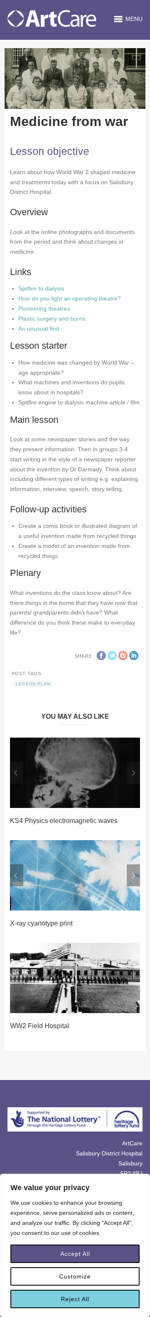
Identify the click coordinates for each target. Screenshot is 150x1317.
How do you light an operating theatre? (69, 298)
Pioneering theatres (44, 308)
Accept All (75, 1253)
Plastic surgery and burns (51, 318)
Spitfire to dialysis (41, 288)
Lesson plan (33, 684)
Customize (75, 1276)
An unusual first (38, 328)
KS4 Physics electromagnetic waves (64, 820)
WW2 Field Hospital (39, 1025)
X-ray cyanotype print (41, 923)
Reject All (75, 1299)
